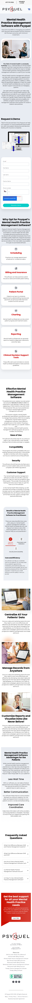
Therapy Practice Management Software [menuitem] (16, 968)
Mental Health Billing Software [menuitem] (16, 956)
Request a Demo (16, 205)
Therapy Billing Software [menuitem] (16, 970)
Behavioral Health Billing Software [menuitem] (16, 962)
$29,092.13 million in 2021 (19, 403)
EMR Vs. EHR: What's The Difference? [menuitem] (16, 954)
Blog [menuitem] (6, 996)
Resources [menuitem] (16, 952)
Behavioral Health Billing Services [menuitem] (16, 966)
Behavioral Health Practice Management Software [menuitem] (16, 964)
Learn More (16, 918)
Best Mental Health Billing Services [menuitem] (16, 960)
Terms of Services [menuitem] (22, 996)
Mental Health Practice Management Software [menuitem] (16, 958)
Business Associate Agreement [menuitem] (16, 998)
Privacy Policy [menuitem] (12, 996)
